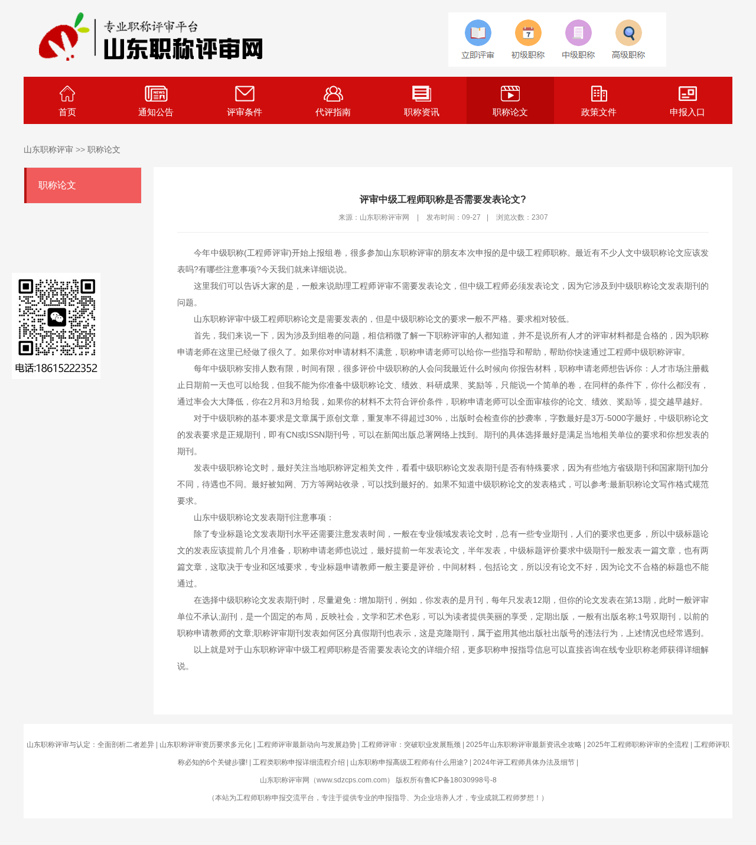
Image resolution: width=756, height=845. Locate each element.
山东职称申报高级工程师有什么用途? (409, 762)
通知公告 (156, 112)
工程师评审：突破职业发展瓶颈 (411, 744)
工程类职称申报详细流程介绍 (299, 762)
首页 (67, 112)
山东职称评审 (48, 149)
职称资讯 (421, 112)
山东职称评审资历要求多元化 (205, 744)
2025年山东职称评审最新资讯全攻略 (524, 744)
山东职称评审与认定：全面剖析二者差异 (90, 744)
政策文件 (599, 112)
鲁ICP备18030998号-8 (460, 780)
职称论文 (510, 112)
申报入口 (687, 112)
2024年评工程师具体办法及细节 (524, 762)
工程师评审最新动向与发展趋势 (306, 744)
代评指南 (333, 112)
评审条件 (244, 112)
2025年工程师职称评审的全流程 (638, 744)
